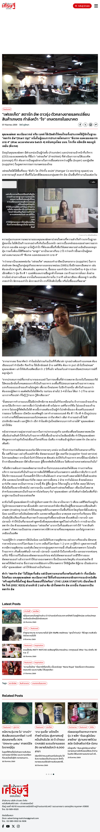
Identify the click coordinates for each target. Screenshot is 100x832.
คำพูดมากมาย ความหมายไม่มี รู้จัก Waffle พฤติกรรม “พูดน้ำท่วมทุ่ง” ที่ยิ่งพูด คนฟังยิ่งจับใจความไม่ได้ (60, 634)
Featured (7, 109)
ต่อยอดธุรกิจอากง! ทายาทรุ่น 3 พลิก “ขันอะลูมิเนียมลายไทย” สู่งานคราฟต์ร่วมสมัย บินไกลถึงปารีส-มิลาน (83, 737)
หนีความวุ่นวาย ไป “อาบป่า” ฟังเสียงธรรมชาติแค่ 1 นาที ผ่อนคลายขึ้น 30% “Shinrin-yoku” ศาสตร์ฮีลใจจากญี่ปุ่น (17, 739)
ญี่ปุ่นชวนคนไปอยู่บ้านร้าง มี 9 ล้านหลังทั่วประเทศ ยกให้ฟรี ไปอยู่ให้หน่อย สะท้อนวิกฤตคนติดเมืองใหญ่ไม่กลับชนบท (59, 617)
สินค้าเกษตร (24, 683)
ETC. (26, 628)
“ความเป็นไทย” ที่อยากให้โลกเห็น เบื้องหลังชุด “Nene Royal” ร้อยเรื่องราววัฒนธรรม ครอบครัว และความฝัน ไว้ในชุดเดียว (59, 668)
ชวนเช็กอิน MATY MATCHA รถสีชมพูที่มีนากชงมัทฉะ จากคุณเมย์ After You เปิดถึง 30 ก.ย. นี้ (60, 651)
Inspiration (39, 645)
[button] (46, 774)
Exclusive (73, 727)
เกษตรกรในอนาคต (39, 683)
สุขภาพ (16, 727)
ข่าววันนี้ (27, 611)
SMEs (92, 727)
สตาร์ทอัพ (12, 683)
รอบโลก (36, 611)
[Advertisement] (51, 32)
